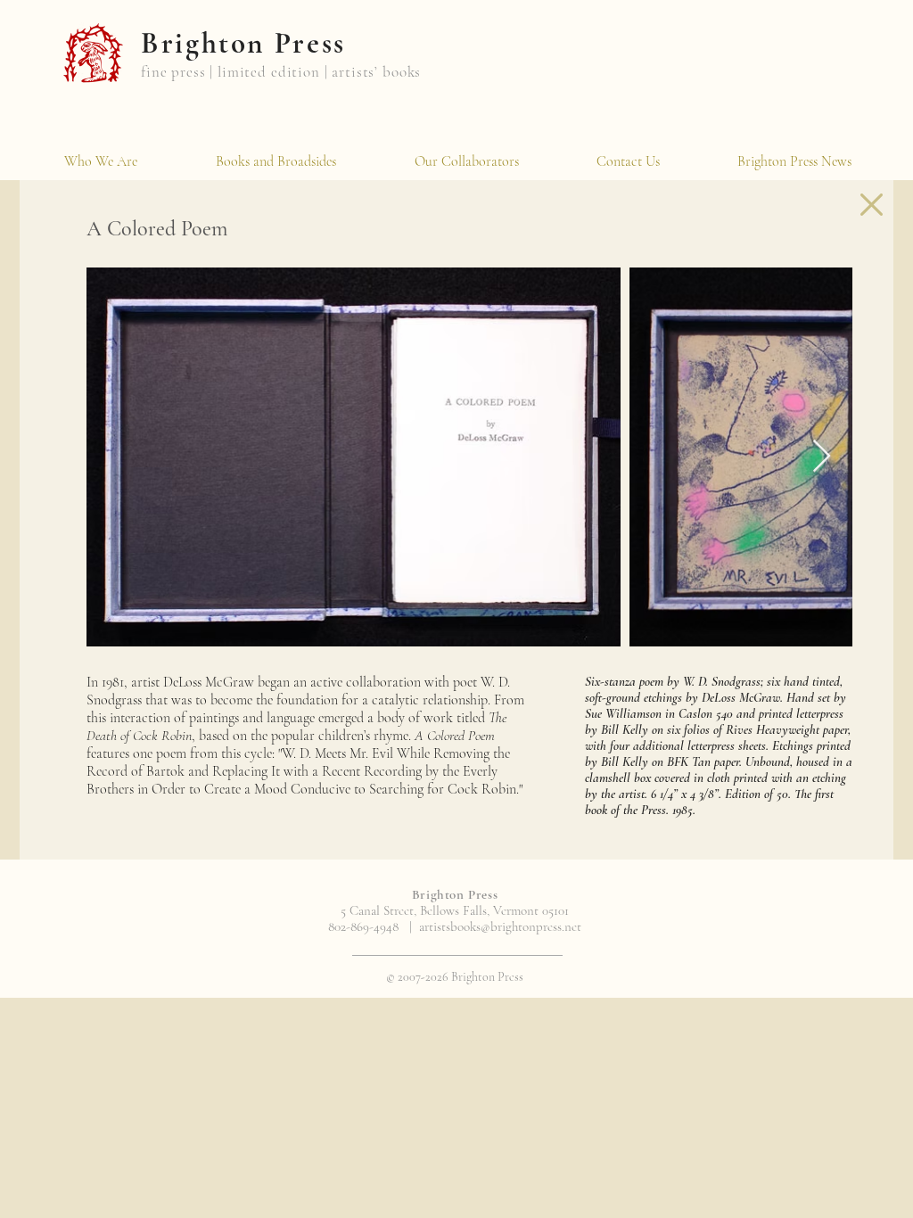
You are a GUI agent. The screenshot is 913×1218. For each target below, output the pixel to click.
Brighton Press (243, 43)
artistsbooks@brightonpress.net (500, 926)
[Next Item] (821, 457)
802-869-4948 (363, 926)
